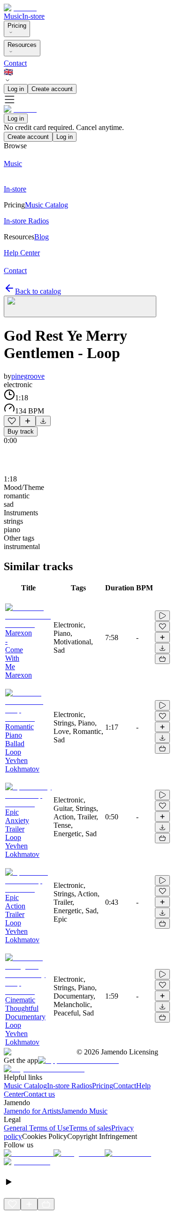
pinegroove (28, 376)
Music (13, 16)
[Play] (80, 306)
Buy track (21, 431)
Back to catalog (38, 291)
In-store (33, 16)
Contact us (39, 1094)
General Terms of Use (36, 1128)
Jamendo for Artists (32, 1111)
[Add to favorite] (12, 421)
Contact (15, 63)
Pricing (17, 25)
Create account (52, 88)
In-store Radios (69, 1086)
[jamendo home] (20, 8)
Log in (16, 88)
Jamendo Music (84, 1111)
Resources (22, 44)
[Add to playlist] (28, 421)
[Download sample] (43, 421)
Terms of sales (90, 1128)
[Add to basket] (162, 659)
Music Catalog (25, 1086)
